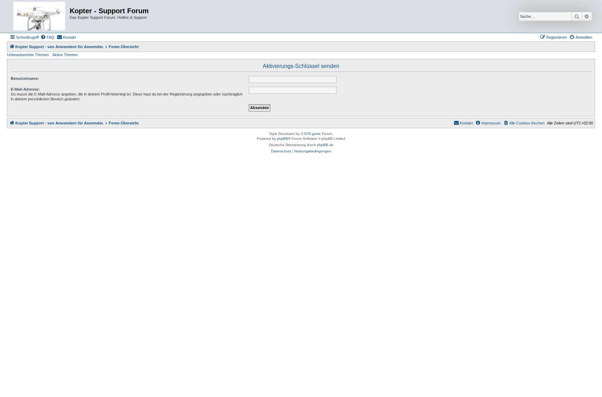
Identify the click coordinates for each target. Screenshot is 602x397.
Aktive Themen (65, 55)
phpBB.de (325, 145)
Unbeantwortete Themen (28, 55)
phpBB (282, 138)
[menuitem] (47, 37)
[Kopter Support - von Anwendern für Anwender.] (39, 16)
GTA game (312, 134)
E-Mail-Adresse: (25, 89)
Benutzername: (25, 78)
